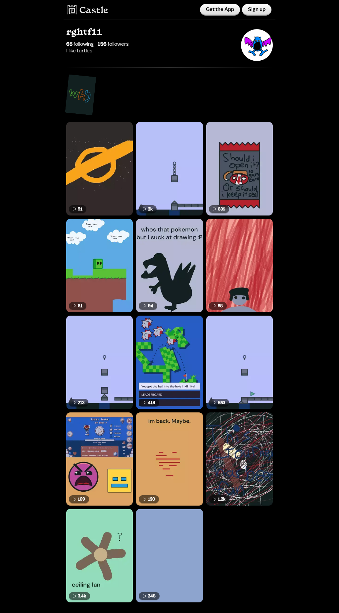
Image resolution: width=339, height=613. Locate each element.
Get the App (220, 9)
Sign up (257, 9)
